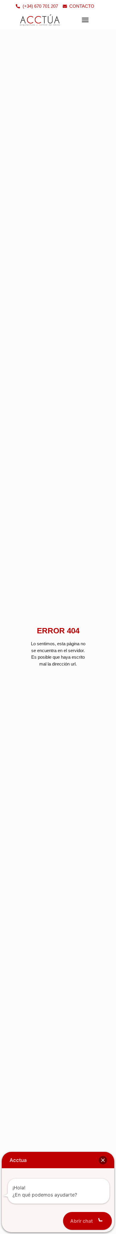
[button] (85, 20)
